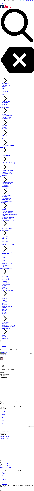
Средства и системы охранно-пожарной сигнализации (6, 268)
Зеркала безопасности (4, 298)
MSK (2, 409)
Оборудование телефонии (4, 135)
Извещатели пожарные (4, 288)
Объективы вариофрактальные (5, 259)
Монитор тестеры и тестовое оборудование (6, 261)
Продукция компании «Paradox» (5, 279)
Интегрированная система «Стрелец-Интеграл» (7, 283)
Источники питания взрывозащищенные (6, 199)
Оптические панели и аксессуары (5, 137)
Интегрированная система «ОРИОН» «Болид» (7, 284)
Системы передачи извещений (5, 285)
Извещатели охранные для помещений (6, 289)
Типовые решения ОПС (4, 275)
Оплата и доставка (23, 0)
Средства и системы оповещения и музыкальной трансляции (7, 220)
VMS (2, 254)
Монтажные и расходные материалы (4, 107)
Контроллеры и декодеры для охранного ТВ (7, 252)
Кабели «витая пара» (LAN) (5, 175)
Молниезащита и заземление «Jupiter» (6, 146)
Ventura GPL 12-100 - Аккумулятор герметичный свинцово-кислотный (8, 442)
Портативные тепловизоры (5, 103)
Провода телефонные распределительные (6, 172)
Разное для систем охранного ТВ (5, 253)
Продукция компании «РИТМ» (5, 282)
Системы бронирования (4, 313)
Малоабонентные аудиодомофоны (5, 240)
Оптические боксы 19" (4, 188)
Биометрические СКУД (4, 304)
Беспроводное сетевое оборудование (6, 83)
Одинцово (3, 410)
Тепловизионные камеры (4, 104)
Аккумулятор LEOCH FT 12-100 (4, 440)
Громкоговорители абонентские (5, 226)
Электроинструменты (4, 128)
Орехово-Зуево (3, 412)
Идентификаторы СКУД (4, 307)
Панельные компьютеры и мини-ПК (6, 91)
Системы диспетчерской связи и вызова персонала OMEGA (8, 163)
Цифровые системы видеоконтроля (6, 262)
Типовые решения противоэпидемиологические (7, 101)
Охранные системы (4, 274)
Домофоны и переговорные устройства (4, 230)
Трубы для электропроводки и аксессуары (6, 118)
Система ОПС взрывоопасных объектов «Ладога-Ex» (8, 198)
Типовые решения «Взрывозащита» (6, 194)
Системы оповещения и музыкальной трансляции (7, 228)
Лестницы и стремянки (4, 125)
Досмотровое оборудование (5, 309)
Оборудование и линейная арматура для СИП (7, 115)
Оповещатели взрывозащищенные (5, 200)
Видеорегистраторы (4, 258)
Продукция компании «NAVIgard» (5, 281)
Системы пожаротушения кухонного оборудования (7, 211)
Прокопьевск (3, 415)
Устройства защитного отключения (6, 155)
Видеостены (3, 251)
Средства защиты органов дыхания (6, 213)
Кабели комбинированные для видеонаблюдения (7, 173)
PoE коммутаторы (4, 89)
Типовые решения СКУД (4, 308)
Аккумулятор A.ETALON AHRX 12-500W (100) (5, 467)
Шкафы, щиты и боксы (3, 176)
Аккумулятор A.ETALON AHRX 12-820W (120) (5, 459)
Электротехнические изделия (5, 153)
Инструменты (1, 119)
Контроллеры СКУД (4, 299)
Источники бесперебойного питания (6, 328)
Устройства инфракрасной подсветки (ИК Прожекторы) (8, 264)
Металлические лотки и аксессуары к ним (6, 116)
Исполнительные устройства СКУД (6, 297)
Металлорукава (3, 113)
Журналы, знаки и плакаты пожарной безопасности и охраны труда (9, 214)
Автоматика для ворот (4, 311)
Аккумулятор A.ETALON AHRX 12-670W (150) (5, 461)
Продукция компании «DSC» (5, 276)
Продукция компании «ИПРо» (5, 280)
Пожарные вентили (4, 216)
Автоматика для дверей (4, 301)
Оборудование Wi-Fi (4, 88)
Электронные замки (4, 310)
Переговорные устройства (5, 241)
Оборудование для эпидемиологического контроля (6, 95)
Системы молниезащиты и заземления (4, 139)
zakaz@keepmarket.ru (28, 0)
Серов (2, 418)
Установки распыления (4, 210)
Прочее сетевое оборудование (5, 84)
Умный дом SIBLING (4, 335)
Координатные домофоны (4, 238)
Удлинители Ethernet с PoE (5, 87)
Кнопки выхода (3, 296)
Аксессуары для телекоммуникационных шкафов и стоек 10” (9, 184)
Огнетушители (3, 219)
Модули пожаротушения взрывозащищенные (7, 197)
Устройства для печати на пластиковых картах (7, 306)
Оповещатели (3, 287)
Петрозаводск (3, 414)
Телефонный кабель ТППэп (5, 171)
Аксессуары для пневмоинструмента (6, 126)
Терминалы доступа (4, 300)
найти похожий (11, 355)
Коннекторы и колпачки (4, 92)
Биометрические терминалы (5, 102)
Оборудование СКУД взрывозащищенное (6, 195)
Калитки (3, 302)
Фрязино (3, 420)
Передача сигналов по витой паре (5, 265)
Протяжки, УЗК (3, 94)
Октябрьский (3, 411)
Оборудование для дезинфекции (5, 105)
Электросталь (3, 422)
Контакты (18, 0)
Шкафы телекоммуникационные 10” (6, 185)
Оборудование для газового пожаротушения (7, 212)
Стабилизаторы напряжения (5, 323)
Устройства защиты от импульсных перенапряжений (8, 145)
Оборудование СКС (2, 129)
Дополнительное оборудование (5, 322)
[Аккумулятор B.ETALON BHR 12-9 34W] (5, 352)
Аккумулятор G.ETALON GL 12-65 (4, 438)
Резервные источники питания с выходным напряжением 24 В (9, 326)
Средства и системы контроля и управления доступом (6, 290)
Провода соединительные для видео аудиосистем (7, 170)
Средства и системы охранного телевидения (5, 245)
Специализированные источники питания (6, 324)
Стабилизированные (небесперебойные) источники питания (8, 325)
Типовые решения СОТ (4, 260)
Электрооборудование (2, 147)
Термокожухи (3, 256)
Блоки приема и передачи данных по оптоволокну (7, 263)
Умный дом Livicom (4, 336)
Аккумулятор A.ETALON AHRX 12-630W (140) (5, 463)
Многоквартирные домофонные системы (6, 242)
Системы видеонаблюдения (5, 267)
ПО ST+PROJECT (4, 315)
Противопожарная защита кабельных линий (7, 117)
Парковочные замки (4, 314)
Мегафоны (3, 227)
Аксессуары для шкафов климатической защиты (7, 182)
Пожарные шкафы (4, 215)
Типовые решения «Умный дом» (5, 334)
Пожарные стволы (4, 209)
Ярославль (3, 423)
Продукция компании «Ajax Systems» (6, 278)
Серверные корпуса (4, 187)
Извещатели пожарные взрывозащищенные (7, 201)
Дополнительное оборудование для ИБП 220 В (7, 321)
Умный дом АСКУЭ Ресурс (5, 337)
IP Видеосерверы (3, 257)
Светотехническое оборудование (5, 154)
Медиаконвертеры (4, 86)
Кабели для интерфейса (4, 174)
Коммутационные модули (4, 136)
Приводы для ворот (4, 312)
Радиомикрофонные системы (5, 229)
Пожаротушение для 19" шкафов (5, 208)
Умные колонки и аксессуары (5, 338)
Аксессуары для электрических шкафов (6, 183)
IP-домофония (3, 237)
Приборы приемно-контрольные (5, 286)
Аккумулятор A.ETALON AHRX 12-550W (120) (5, 465)
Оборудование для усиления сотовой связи (6, 85)
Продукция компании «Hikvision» (5, 277)
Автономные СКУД (4, 305)
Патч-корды (3, 138)
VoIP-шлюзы (3, 243)
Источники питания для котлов (5, 327)
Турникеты (3, 303)
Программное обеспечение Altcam (5, 266)
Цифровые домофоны (4, 239)
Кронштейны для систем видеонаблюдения (6, 255)
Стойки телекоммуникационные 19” (6, 186)
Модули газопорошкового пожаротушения (6, 218)
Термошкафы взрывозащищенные (5, 196)
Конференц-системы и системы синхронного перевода (8, 244)
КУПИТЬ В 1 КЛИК (5, 354)
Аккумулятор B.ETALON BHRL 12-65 (4, 436)
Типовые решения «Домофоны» (5, 236)
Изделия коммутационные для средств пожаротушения (8, 217)
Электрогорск (3, 421)
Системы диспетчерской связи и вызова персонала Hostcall (8, 162)
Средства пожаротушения (3, 202)
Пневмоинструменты (4, 127)
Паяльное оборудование (4, 114)
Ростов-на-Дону (3, 417)
